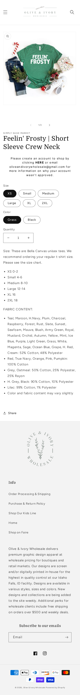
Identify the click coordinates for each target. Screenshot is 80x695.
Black (32, 220)
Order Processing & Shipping (29, 494)
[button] (5, 12)
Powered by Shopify (55, 687)
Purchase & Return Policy (27, 503)
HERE (39, 162)
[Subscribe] (66, 637)
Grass (12, 220)
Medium (48, 193)
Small (27, 193)
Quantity (9, 229)
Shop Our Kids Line (22, 513)
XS (10, 193)
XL (29, 203)
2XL (45, 203)
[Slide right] (49, 125)
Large (12, 203)
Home (13, 523)
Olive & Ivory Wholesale (34, 687)
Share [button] (12, 413)
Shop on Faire (19, 532)
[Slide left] (30, 125)
